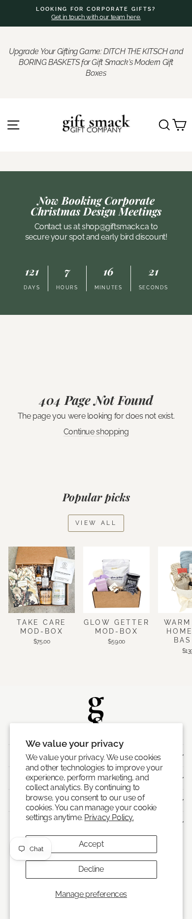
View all (96, 523)
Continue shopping (96, 431)
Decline (90, 869)
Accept (91, 844)
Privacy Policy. (108, 817)
